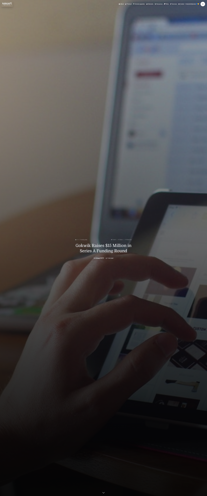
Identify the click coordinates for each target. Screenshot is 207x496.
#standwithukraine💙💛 (192, 4)
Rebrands (150, 4)
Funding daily (84, 239)
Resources (159, 4)
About (122, 4)
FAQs (167, 4)
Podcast (129, 4)
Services (174, 4)
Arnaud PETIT (99, 258)
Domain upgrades (140, 4)
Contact (182, 4)
